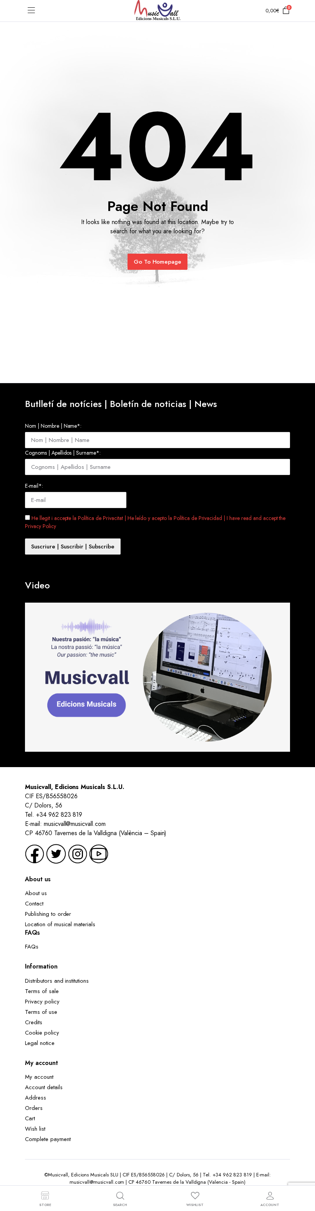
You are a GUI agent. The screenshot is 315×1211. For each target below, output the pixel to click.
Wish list (35, 1129)
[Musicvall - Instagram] (77, 853)
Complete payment (48, 1139)
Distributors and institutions (57, 981)
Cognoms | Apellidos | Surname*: (63, 453)
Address (35, 1097)
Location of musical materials (60, 924)
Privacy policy (42, 1001)
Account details (44, 1087)
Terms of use (41, 1012)
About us (36, 893)
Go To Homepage (158, 261)
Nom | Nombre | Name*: (53, 426)
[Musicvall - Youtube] (98, 853)
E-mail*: (34, 486)
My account (39, 1077)
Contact (34, 903)
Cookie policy (42, 1032)
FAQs (31, 946)
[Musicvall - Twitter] (56, 853)
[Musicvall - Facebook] (34, 853)
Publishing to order (48, 914)
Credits (33, 1022)
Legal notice (40, 1043)
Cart (30, 1118)
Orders (34, 1108)
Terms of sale (42, 991)
